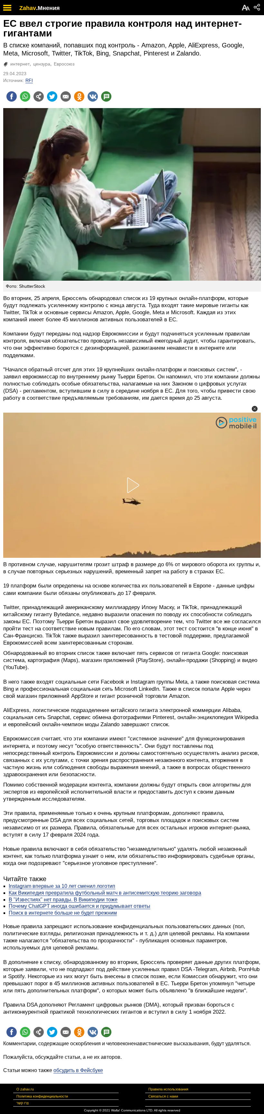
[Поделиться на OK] (79, 96)
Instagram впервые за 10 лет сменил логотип (62, 886)
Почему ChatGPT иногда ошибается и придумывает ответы (79, 906)
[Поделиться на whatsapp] (25, 96)
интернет (20, 63)
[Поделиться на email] (66, 96)
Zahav (27, 8)
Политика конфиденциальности (42, 1096)
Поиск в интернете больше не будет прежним (63, 913)
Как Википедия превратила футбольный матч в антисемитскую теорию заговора (105, 893)
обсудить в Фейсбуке (78, 1070)
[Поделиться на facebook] (11, 96)
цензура (41, 63)
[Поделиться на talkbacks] (106, 96)
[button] (255, 409)
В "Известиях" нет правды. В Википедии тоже (63, 899)
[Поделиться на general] (38, 96)
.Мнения (48, 8)
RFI (29, 80)
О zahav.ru (25, 1089)
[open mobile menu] (7, 7)
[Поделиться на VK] (93, 96)
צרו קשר (22, 1103)
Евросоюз (64, 63)
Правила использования (168, 1089)
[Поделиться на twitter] (52, 96)
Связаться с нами (163, 1096)
